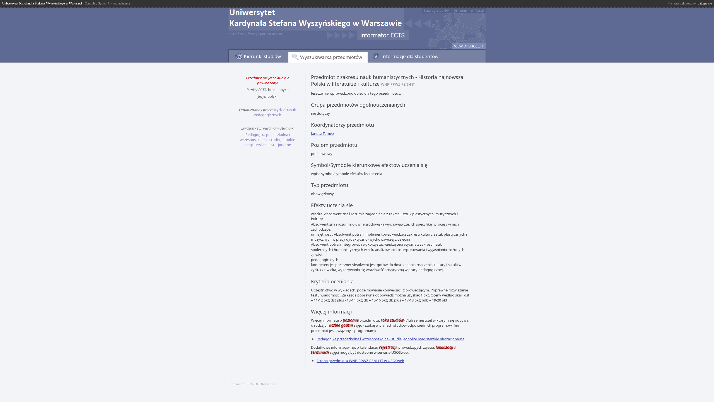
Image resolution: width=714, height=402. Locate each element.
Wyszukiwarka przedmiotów (331, 57)
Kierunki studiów (262, 56)
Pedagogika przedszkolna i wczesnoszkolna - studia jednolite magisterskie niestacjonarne (267, 139)
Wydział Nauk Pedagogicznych (275, 112)
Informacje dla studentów (409, 56)
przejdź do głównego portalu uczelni (255, 34)
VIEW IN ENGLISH (468, 46)
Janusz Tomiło (322, 133)
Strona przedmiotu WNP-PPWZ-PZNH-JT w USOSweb (360, 360)
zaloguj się (705, 3)
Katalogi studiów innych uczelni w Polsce (454, 10)
